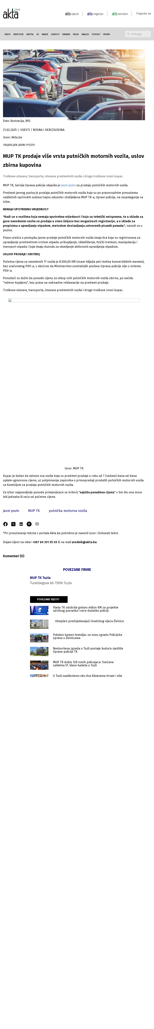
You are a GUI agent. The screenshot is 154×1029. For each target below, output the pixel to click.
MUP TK (34, 511)
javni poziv (11, 511)
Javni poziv (68, 185)
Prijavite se (143, 13)
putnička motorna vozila (68, 511)
